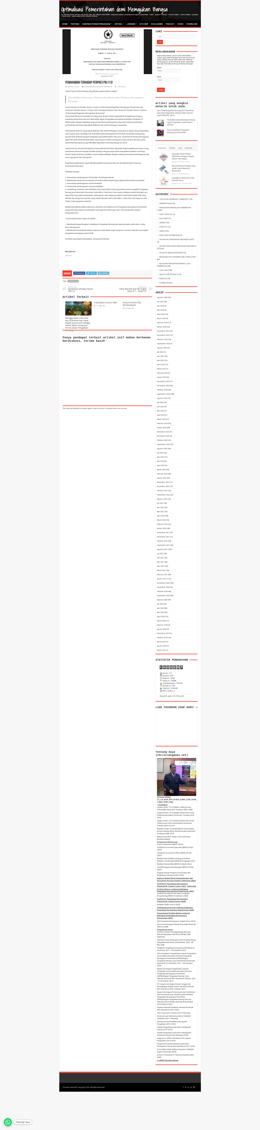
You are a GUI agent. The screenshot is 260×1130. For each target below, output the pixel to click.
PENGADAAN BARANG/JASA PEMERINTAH (98, 87)
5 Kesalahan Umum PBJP (105, 302)
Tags (180, 148)
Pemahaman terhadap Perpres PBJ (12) (80, 289)
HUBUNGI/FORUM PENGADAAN (96, 24)
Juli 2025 (160, 352)
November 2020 (163, 587)
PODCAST (170, 24)
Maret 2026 (161, 318)
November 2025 (163, 335)
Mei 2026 (160, 310)
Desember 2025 (163, 331)
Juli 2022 (160, 503)
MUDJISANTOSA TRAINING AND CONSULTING (177, 257)
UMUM (162, 223)
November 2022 (163, 486)
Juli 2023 (160, 453)
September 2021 (163, 545)
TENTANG (75, 24)
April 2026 (161, 314)
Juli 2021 (160, 554)
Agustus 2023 (162, 449)
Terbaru (172, 148)
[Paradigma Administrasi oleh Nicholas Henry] (163, 181)
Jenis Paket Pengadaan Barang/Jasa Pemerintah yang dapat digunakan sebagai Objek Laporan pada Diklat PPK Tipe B (175, 112)
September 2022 (163, 495)
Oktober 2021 (162, 541)
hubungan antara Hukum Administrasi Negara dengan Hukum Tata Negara (183, 156)
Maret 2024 (161, 419)
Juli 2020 (160, 604)
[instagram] (194, 1087)
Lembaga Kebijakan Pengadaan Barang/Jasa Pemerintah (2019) (173, 915)
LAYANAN (131, 24)
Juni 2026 (160, 306)
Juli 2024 (160, 402)
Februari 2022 (162, 524)
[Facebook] (183, 1087)
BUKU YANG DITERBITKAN (169, 235)
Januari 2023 (162, 478)
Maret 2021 (161, 570)
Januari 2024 (162, 428)
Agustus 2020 (162, 600)
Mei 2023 (160, 461)
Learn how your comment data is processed (110, 408)
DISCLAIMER (157, 24)
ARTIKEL (118, 24)
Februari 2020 (162, 625)
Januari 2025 (162, 377)
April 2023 (161, 465)
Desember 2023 (163, 432)
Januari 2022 (162, 528)
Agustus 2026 (162, 297)
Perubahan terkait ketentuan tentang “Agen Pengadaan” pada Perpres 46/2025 (181, 122)
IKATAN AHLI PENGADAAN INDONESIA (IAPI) (176, 239)
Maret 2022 (161, 520)
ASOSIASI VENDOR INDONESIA (171, 253)
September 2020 (163, 596)
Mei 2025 (160, 360)
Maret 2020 (161, 621)
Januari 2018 (162, 646)
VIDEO (180, 24)
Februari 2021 (162, 575)
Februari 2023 (162, 474)
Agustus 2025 (162, 348)
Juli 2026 (160, 302)
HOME (65, 24)
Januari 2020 (162, 629)
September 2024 (163, 394)
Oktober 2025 (162, 339)
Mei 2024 (160, 411)
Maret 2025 (161, 369)
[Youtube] (191, 1087)
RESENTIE (163, 279)
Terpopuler (161, 148)
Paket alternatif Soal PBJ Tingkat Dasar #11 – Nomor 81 (133, 289)
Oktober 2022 (162, 491)
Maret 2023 (161, 470)
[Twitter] (186, 1087)
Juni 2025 (160, 356)
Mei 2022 (160, 512)
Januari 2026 (162, 327)
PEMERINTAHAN (165, 203)
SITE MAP (143, 24)
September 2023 (163, 444)
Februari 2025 (162, 373)
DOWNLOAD (192, 24)
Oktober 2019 (162, 638)
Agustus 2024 (162, 398)
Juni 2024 (160, 407)
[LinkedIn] (188, 1087)
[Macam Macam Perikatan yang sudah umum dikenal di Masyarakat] (163, 169)
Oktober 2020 (162, 591)
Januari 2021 (162, 579)
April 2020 (161, 617)
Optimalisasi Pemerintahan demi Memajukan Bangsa (114, 9)
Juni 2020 (160, 608)
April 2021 (161, 566)
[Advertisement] (130, 1111)
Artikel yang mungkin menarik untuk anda (172, 105)
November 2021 (163, 537)
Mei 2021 (160, 562)
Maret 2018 (161, 642)
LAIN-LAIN (163, 270)
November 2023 (163, 436)
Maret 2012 (161, 650)
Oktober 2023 (162, 440)
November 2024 (163, 386)
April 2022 (161, 516)
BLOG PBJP (163, 218)
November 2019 (163, 633)
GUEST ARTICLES (166, 214)
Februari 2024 (162, 423)
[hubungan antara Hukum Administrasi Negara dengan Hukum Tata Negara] (163, 157)
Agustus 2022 (162, 499)
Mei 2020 (160, 612)
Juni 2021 (160, 558)
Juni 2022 (160, 507)
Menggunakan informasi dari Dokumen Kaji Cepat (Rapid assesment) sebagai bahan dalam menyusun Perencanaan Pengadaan (77, 323)
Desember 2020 (163, 583)
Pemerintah (73, 281)
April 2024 (161, 415)
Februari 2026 (162, 323)
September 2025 (163, 344)
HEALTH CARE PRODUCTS (169, 274)
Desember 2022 (163, 482)
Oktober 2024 (162, 390)
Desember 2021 (163, 533)
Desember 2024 (163, 381)
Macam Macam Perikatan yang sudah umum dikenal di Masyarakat (183, 168)
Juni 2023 (160, 457)
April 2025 (161, 365)
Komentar (188, 148)
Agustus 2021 (162, 549)
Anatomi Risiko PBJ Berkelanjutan (132, 303)
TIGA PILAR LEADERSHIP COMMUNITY (174, 199)
